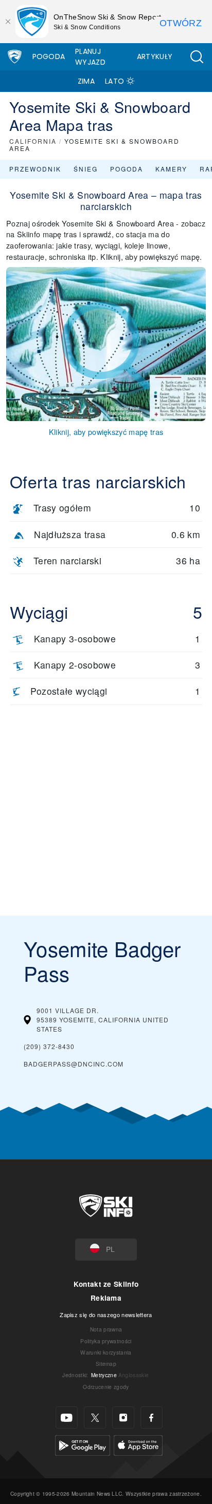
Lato (114, 81)
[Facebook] (151, 1417)
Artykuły (155, 56)
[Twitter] (95, 1417)
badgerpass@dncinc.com (73, 1063)
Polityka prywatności (105, 1341)
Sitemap (106, 1363)
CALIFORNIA (33, 141)
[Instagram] (123, 1417)
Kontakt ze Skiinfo (106, 1284)
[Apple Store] (138, 1444)
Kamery (171, 168)
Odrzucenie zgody (106, 1387)
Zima (86, 81)
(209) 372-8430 (49, 1046)
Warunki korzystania (105, 1352)
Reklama (106, 1298)
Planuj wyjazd (90, 56)
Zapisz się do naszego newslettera (106, 1314)
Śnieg (86, 168)
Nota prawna (106, 1329)
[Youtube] (67, 1417)
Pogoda (48, 56)
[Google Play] (82, 1444)
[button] (196, 56)
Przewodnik (35, 168)
